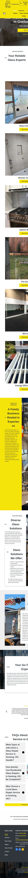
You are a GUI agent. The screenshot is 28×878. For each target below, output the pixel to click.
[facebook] (16, 849)
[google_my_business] (19, 849)
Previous (6, 712)
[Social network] (23, 849)
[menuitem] (15, 10)
